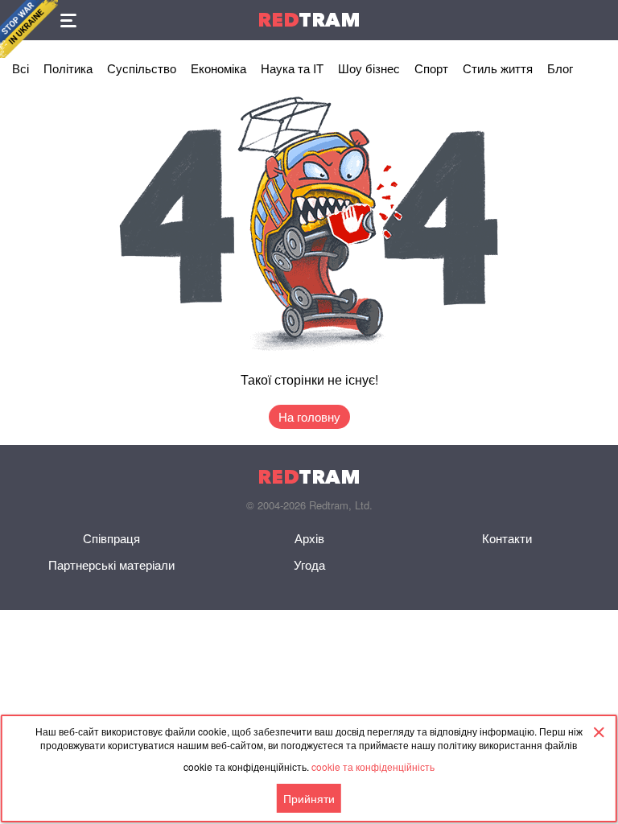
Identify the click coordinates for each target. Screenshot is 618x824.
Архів (309, 537)
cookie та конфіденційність (373, 766)
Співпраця (111, 537)
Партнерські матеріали (111, 564)
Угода (309, 564)
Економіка (218, 68)
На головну (309, 416)
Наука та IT (292, 68)
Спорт (431, 68)
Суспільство (141, 68)
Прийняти (309, 798)
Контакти (507, 537)
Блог (560, 68)
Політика (68, 68)
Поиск (598, 20)
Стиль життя (498, 68)
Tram (309, 19)
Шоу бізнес (369, 68)
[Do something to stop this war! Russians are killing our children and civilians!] (29, 29)
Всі (20, 68)
